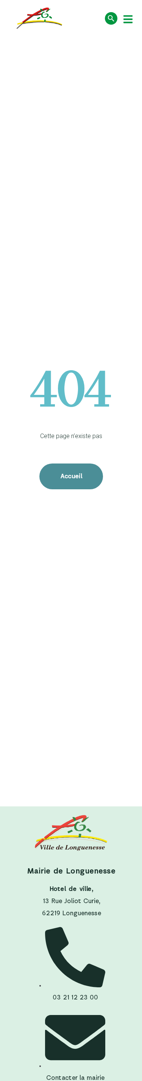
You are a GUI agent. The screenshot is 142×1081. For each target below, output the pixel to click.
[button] (127, 19)
